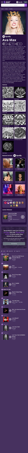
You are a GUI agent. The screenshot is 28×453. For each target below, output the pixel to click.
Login (25, 2)
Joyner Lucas (14, 302)
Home (2, 8)
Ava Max (11, 8)
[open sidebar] (2, 2)
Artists (6, 8)
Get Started (14, 243)
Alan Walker (14, 267)
